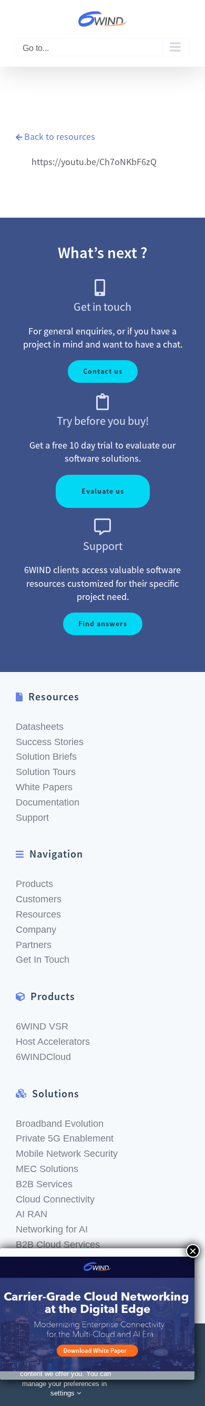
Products (34, 884)
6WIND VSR (42, 1026)
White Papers (44, 787)
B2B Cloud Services (58, 1244)
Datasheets (40, 726)
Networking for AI (52, 1229)
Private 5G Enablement (65, 1138)
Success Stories (50, 742)
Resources (38, 914)
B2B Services (44, 1184)
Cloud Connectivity (55, 1199)
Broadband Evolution (60, 1123)
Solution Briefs (46, 756)
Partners (34, 945)
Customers (39, 899)
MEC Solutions (47, 1169)
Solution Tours (46, 772)
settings (63, 1393)
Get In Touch (42, 959)
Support (32, 817)
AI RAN (31, 1214)
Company (36, 929)
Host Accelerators (53, 1041)
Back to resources (59, 136)
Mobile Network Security (67, 1153)
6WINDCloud (43, 1057)
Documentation (47, 802)
